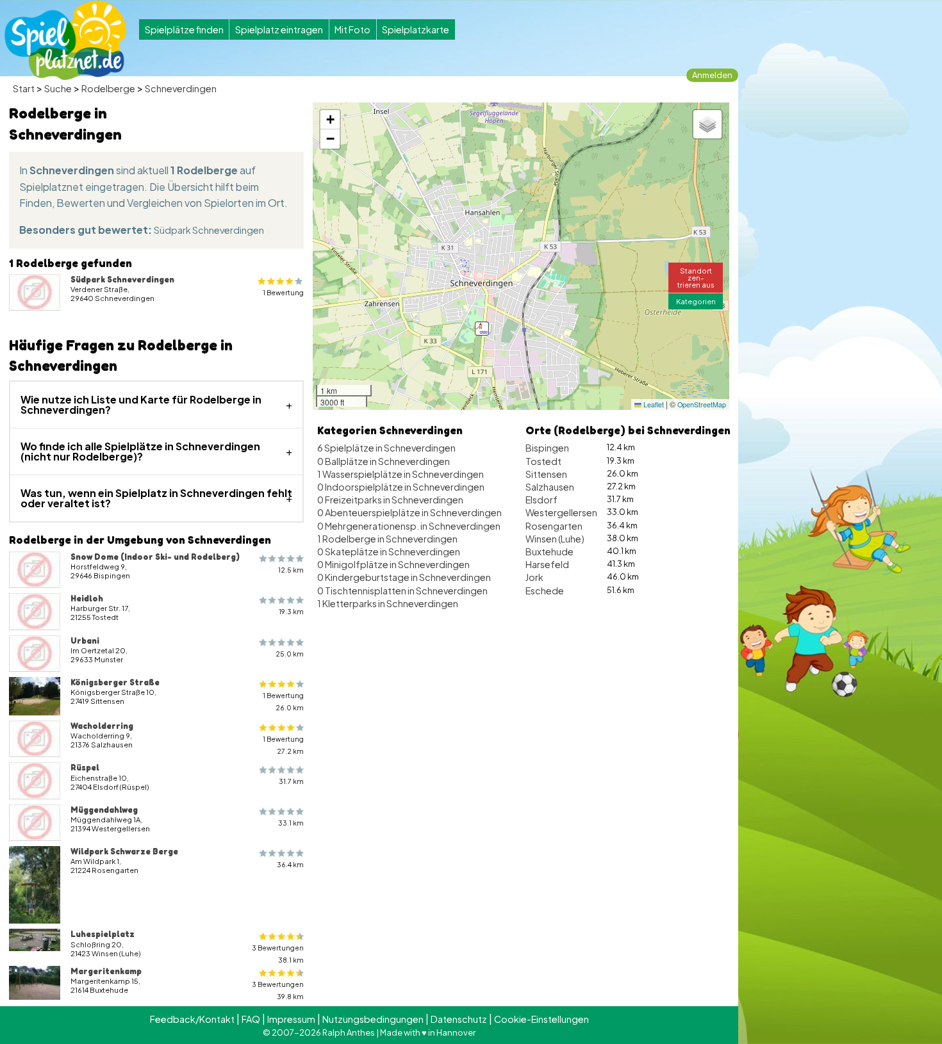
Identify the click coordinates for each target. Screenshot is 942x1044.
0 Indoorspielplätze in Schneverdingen (400, 487)
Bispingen (547, 447)
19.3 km (291, 611)
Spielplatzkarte (415, 29)
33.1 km (291, 823)
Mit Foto (352, 29)
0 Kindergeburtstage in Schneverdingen (404, 577)
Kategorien (696, 301)
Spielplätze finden (184, 29)
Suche (58, 88)
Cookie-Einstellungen (541, 1019)
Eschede (544, 590)
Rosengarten (554, 526)
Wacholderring (101, 726)
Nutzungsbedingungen (373, 1019)
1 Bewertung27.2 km (283, 745)
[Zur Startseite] (65, 40)
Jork (534, 577)
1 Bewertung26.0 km (283, 701)
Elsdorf (541, 499)
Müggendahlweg (104, 809)
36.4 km (290, 864)
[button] (482, 329)
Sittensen (546, 474)
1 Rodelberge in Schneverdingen (387, 538)
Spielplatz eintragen (279, 29)
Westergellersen (561, 512)
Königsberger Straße (115, 682)
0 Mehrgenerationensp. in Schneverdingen (408, 526)
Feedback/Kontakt (192, 1019)
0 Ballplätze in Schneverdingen (383, 461)
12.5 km (291, 570)
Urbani (84, 640)
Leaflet (652, 404)
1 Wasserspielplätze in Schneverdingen (400, 474)
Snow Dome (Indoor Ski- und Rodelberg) (155, 556)
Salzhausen (549, 487)
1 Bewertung (283, 292)
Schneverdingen (181, 88)
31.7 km (291, 781)
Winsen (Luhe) (554, 538)
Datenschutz (459, 1019)
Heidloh (86, 598)
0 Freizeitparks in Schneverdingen (390, 499)
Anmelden (712, 75)
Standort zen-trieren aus (696, 277)
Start (24, 88)
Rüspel (84, 767)
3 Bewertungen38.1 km (278, 953)
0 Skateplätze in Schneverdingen (388, 551)
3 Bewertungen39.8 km (278, 990)
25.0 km (290, 653)
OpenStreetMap (701, 404)
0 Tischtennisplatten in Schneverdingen (402, 590)
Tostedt (543, 461)
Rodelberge (108, 88)
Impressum (291, 1019)
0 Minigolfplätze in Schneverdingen (393, 564)
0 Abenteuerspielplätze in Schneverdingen (409, 512)
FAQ (251, 1019)
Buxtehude (549, 551)
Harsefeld (547, 564)
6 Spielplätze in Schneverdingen (386, 447)
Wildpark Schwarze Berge (124, 851)
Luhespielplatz (102, 934)
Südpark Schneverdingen (209, 230)
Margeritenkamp (106, 971)
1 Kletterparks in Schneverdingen (387, 603)
